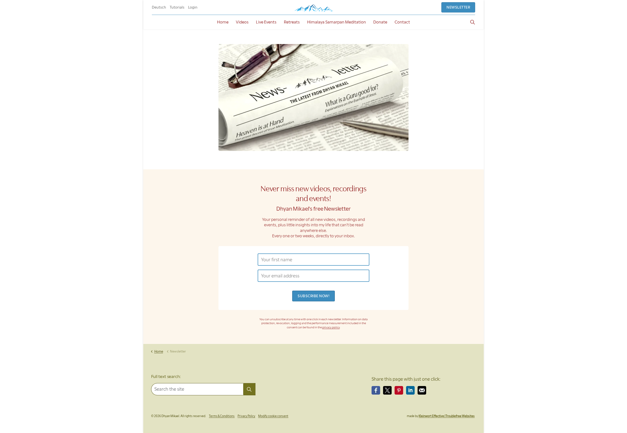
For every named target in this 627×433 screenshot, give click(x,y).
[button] (249, 389)
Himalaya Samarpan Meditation (336, 22)
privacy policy (331, 327)
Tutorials (177, 7)
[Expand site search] (472, 22)
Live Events (266, 22)
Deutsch (159, 7)
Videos (242, 22)
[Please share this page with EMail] (422, 390)
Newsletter (458, 7)
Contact (402, 22)
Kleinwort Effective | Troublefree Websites (447, 416)
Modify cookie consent (273, 416)
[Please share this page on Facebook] (376, 390)
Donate (380, 22)
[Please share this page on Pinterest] (399, 390)
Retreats (292, 22)
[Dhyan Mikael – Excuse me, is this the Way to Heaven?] (313, 8)
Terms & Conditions (222, 416)
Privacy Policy (246, 416)
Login (192, 7)
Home (223, 22)
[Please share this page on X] (387, 390)
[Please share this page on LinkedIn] (410, 390)
